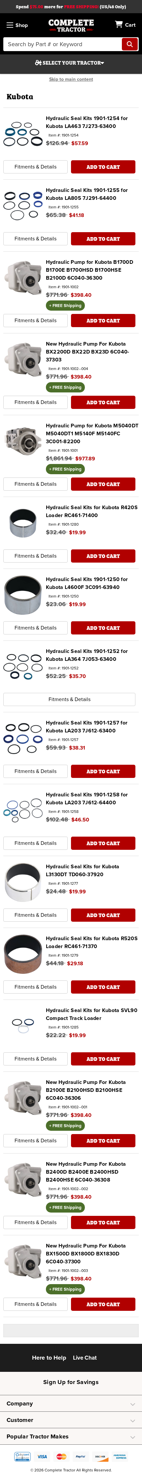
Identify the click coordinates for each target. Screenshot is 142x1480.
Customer (20, 1420)
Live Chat (85, 1357)
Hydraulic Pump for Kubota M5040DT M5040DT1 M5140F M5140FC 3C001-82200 (92, 433)
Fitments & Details (35, 167)
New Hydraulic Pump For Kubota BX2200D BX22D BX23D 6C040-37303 (87, 352)
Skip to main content (71, 79)
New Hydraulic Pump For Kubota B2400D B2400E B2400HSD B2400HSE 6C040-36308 (86, 1172)
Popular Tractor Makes (38, 1436)
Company (20, 1403)
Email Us (106, 1359)
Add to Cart (103, 166)
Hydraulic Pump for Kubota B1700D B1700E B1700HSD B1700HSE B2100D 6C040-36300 (89, 270)
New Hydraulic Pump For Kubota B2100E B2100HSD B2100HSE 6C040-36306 (86, 1090)
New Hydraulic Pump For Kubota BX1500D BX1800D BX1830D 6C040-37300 (86, 1254)
